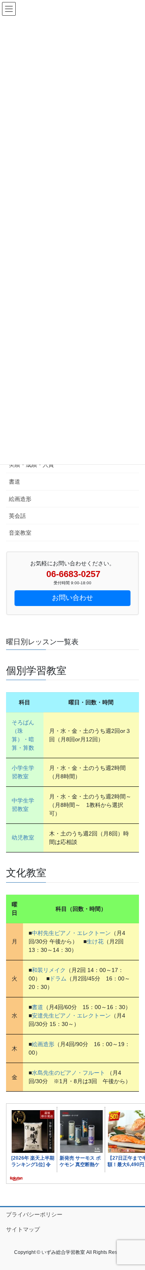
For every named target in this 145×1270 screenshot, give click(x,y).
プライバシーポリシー (34, 1214)
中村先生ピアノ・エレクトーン (71, 933)
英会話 (17, 516)
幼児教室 (23, 837)
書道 (14, 481)
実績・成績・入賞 (31, 464)
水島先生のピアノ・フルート (68, 1072)
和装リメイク (49, 970)
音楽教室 (20, 533)
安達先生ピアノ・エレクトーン (71, 1015)
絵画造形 (20, 499)
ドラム (58, 978)
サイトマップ (23, 1229)
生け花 (95, 941)
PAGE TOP (133, 1224)
